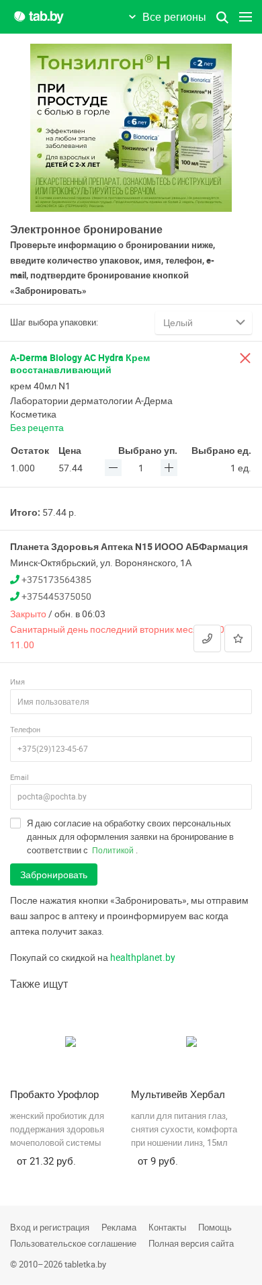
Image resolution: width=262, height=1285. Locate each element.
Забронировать (53, 874)
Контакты (167, 1227)
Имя (17, 681)
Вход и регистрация (49, 1227)
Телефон (25, 729)
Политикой (113, 850)
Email (19, 777)
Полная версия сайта (191, 1243)
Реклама (118, 1227)
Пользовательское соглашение (73, 1243)
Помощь (215, 1227)
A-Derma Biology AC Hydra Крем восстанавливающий (80, 363)
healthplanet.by (142, 957)
